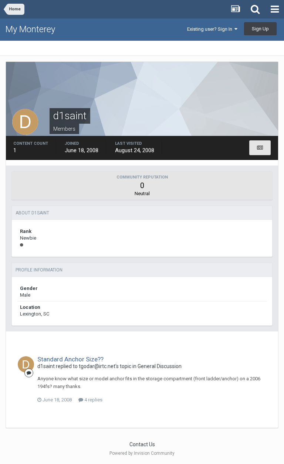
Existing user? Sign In (210, 29)
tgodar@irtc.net (97, 366)
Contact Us (142, 444)
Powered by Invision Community (142, 453)
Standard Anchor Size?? (70, 359)
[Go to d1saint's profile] (26, 364)
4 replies (92, 400)
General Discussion (160, 366)
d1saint (46, 366)
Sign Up (260, 28)
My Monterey (30, 29)
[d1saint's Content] (260, 147)
